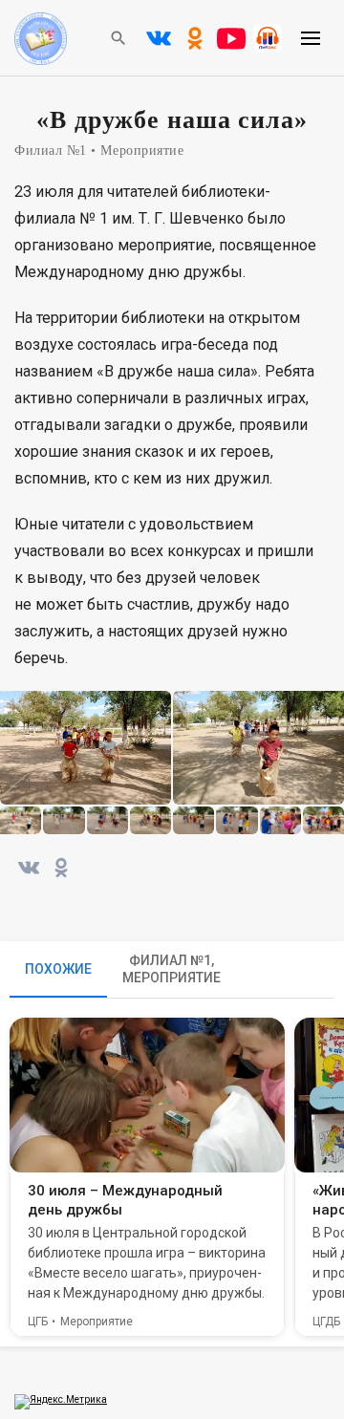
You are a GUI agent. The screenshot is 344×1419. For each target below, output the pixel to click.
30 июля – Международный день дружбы (125, 1200)
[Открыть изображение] (85, 748)
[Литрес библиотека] (267, 38)
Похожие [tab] (58, 969)
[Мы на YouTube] (231, 38)
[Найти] (118, 38)
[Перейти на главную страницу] (40, 60)
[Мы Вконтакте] (158, 38)
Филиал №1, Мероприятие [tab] (171, 969)
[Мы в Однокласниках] (195, 38)
